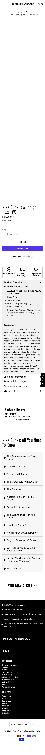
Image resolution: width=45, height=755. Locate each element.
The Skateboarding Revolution (22, 481)
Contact (5, 670)
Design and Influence (18, 474)
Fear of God (6, 701)
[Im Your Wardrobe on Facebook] (3, 651)
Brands (5, 703)
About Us (5, 667)
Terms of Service (8, 687)
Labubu (5, 698)
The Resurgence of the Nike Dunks (21, 457)
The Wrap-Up (14, 568)
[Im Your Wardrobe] (22, 4)
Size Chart (7, 220)
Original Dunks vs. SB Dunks (21, 540)
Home (19, 12)
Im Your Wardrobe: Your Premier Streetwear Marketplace (23, 559)
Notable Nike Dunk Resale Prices (20, 498)
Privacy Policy (7, 684)
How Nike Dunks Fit (17, 525)
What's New (6, 696)
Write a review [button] (22, 420)
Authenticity (6, 682)
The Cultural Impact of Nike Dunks (21, 516)
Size (4, 230)
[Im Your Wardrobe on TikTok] (9, 651)
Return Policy (7, 675)
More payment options (22, 256)
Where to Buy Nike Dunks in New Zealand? (21, 549)
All (27, 12)
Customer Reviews (9, 680)
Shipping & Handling (10, 677)
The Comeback (15, 489)
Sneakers (5, 706)
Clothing (5, 708)
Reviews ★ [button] (43, 380)
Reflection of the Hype (18, 507)
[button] (22, 282)
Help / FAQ (6, 713)
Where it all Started (17, 466)
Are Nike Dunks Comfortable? (22, 532)
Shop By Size (7, 711)
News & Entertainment (10, 665)
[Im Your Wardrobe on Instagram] (6, 651)
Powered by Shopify (32, 731)
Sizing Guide (7, 672)
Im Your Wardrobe (17, 731)
